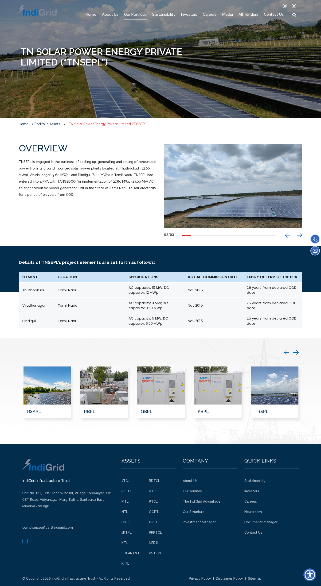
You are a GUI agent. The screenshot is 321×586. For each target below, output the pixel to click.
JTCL (125, 481)
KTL (124, 543)
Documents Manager (261, 522)
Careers (209, 14)
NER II (153, 543)
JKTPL (126, 532)
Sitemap (254, 578)
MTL (125, 501)
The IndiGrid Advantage (201, 501)
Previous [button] (287, 235)
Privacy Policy (200, 578)
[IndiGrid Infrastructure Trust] (37, 10)
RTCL (153, 491)
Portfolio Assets (47, 124)
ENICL (126, 522)
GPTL (153, 522)
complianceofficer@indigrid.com (47, 527)
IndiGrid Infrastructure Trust (73, 578)
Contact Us (274, 14)
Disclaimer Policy (229, 578)
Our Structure (193, 512)
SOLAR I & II (130, 553)
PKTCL (126, 491)
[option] (233, 186)
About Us (110, 14)
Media (227, 14)
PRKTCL (155, 532)
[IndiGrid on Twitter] (294, 6)
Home (90, 14)
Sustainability (163, 14)
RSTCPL (155, 553)
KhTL (125, 563)
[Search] (294, 15)
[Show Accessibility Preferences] (309, 574)
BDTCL (154, 481)
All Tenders (248, 14)
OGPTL (154, 512)
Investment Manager (199, 522)
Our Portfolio (135, 14)
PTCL (153, 501)
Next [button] (299, 235)
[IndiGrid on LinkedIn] (284, 6)
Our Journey (192, 491)
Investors (189, 14)
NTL (124, 512)
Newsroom (253, 512)
